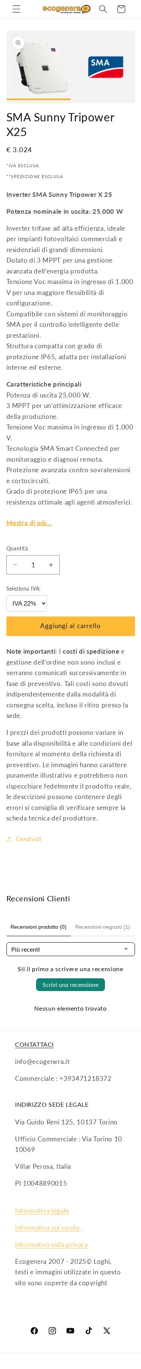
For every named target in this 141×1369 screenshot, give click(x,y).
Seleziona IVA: (23, 588)
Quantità (17, 548)
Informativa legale (42, 1211)
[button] (17, 9)
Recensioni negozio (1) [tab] (102, 927)
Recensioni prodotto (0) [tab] (39, 927)
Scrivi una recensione (70, 984)
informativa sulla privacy (51, 1244)
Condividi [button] (29, 839)
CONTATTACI (34, 1044)
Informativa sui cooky (48, 1227)
